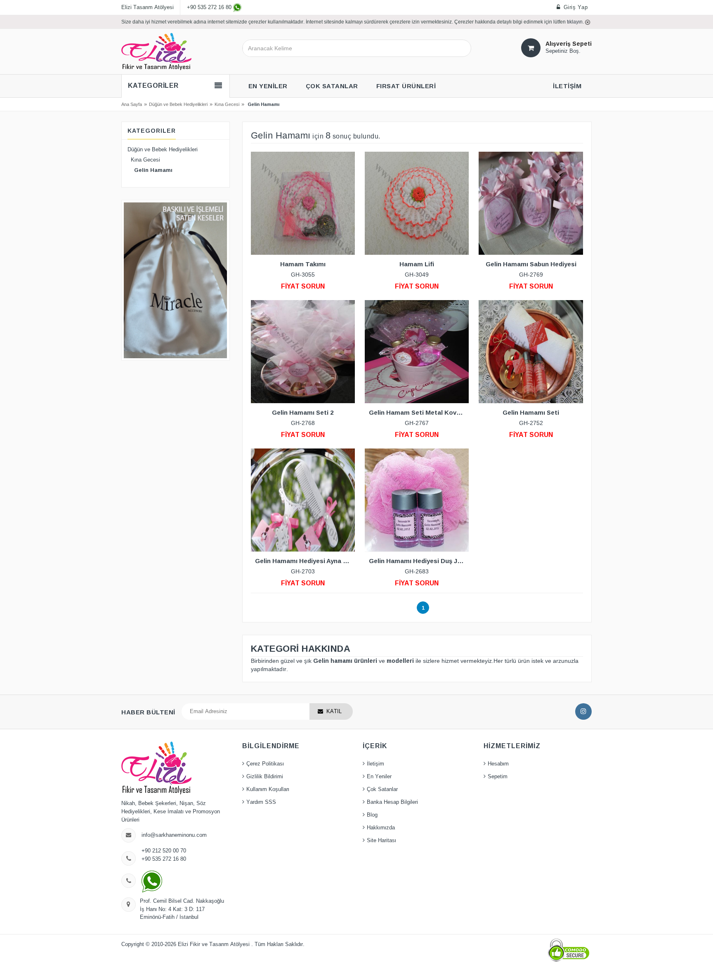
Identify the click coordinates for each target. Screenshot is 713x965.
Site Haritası (381, 840)
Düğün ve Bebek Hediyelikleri (178, 104)
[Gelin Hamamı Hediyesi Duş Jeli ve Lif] (417, 500)
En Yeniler (379, 776)
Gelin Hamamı (149, 170)
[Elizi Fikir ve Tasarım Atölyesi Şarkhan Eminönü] (156, 51)
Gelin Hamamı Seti (531, 412)
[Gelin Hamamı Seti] (531, 351)
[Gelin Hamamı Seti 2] (303, 351)
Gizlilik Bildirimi (264, 776)
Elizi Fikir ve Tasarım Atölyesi (214, 944)
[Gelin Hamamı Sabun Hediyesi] (531, 203)
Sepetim (498, 776)
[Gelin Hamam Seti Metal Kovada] (417, 351)
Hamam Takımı (303, 264)
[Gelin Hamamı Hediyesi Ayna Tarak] (303, 500)
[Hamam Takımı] (303, 203)
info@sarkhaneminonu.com (174, 835)
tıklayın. (576, 21)
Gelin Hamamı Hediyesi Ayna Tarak (305, 560)
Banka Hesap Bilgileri (392, 802)
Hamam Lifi (416, 264)
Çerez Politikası (265, 763)
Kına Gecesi (227, 104)
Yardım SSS (261, 802)
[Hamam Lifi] (417, 203)
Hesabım (498, 763)
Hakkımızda (381, 827)
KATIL (334, 711)
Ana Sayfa (131, 104)
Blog (372, 814)
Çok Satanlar (382, 789)
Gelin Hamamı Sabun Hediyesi (531, 264)
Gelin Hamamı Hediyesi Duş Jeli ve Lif (419, 560)
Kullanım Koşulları (267, 789)
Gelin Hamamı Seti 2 (302, 412)
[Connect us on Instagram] (583, 711)
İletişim (375, 763)
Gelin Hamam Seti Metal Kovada (418, 412)
